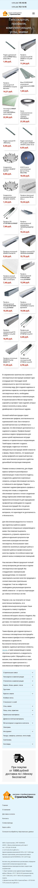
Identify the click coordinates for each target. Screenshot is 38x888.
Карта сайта (6, 827)
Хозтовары (7, 744)
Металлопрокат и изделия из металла (16, 723)
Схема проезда (7, 823)
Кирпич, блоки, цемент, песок (13, 685)
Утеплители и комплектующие (13, 681)
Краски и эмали (8, 694)
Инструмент (7, 731)
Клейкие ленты (8, 698)
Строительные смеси (10, 672)
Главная (5, 805)
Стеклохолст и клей (10, 702)
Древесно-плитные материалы (13, 719)
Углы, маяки (7, 706)
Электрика (6, 727)
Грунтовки (6, 689)
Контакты (5, 818)
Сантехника (7, 740)
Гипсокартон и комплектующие (13, 677)
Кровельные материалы (11, 715)
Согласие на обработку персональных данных (18, 832)
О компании (6, 810)
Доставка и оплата (8, 814)
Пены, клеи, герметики (10, 710)
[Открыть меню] (33, 13)
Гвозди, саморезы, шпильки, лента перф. (17, 736)
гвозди (4, 650)
